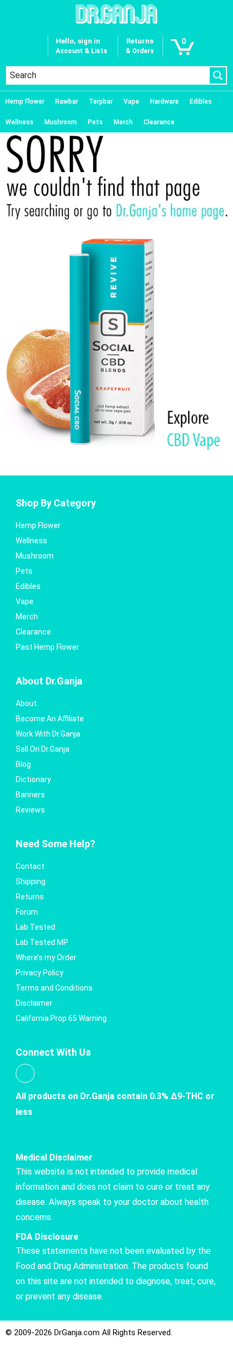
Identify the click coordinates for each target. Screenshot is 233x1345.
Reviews (30, 809)
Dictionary (33, 779)
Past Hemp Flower (47, 647)
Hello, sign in (78, 41)
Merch (123, 122)
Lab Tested (35, 927)
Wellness (19, 122)
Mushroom (60, 122)
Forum (27, 912)
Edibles (201, 101)
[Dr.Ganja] (116, 14)
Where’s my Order (46, 957)
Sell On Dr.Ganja (42, 749)
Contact (30, 866)
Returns (30, 896)
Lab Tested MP (42, 942)
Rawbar (66, 101)
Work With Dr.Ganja (48, 733)
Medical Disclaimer (54, 1157)
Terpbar (101, 101)
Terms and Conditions (54, 988)
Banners (30, 794)
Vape (131, 101)
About (26, 703)
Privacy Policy (39, 972)
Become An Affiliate (50, 718)
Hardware (164, 101)
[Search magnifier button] (218, 75)
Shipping (31, 881)
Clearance (159, 122)
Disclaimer (34, 1003)
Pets (95, 122)
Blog (23, 764)
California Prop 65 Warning (61, 1018)
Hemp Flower (24, 101)
